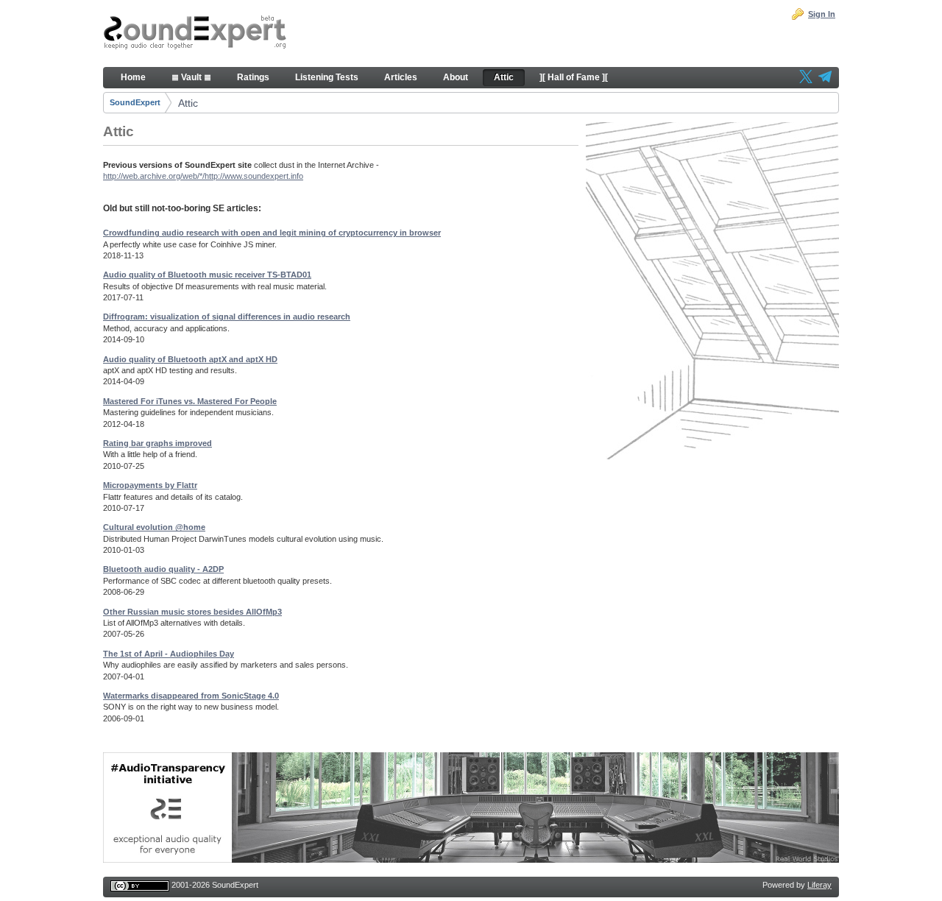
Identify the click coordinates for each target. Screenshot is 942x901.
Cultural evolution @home (154, 527)
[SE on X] (805, 78)
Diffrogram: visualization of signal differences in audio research (226, 316)
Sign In (821, 14)
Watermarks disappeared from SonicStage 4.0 (191, 695)
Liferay (819, 884)
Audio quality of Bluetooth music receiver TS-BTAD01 (207, 274)
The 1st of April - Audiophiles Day (168, 653)
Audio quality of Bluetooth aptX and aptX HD (190, 359)
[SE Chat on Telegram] (825, 78)
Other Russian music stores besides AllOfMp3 (192, 611)
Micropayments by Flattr (150, 485)
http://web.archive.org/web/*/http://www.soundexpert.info (203, 176)
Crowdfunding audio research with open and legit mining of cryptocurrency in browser (272, 232)
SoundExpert (135, 102)
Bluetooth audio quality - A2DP (163, 569)
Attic (188, 103)
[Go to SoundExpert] (195, 34)
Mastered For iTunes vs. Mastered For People (190, 401)
